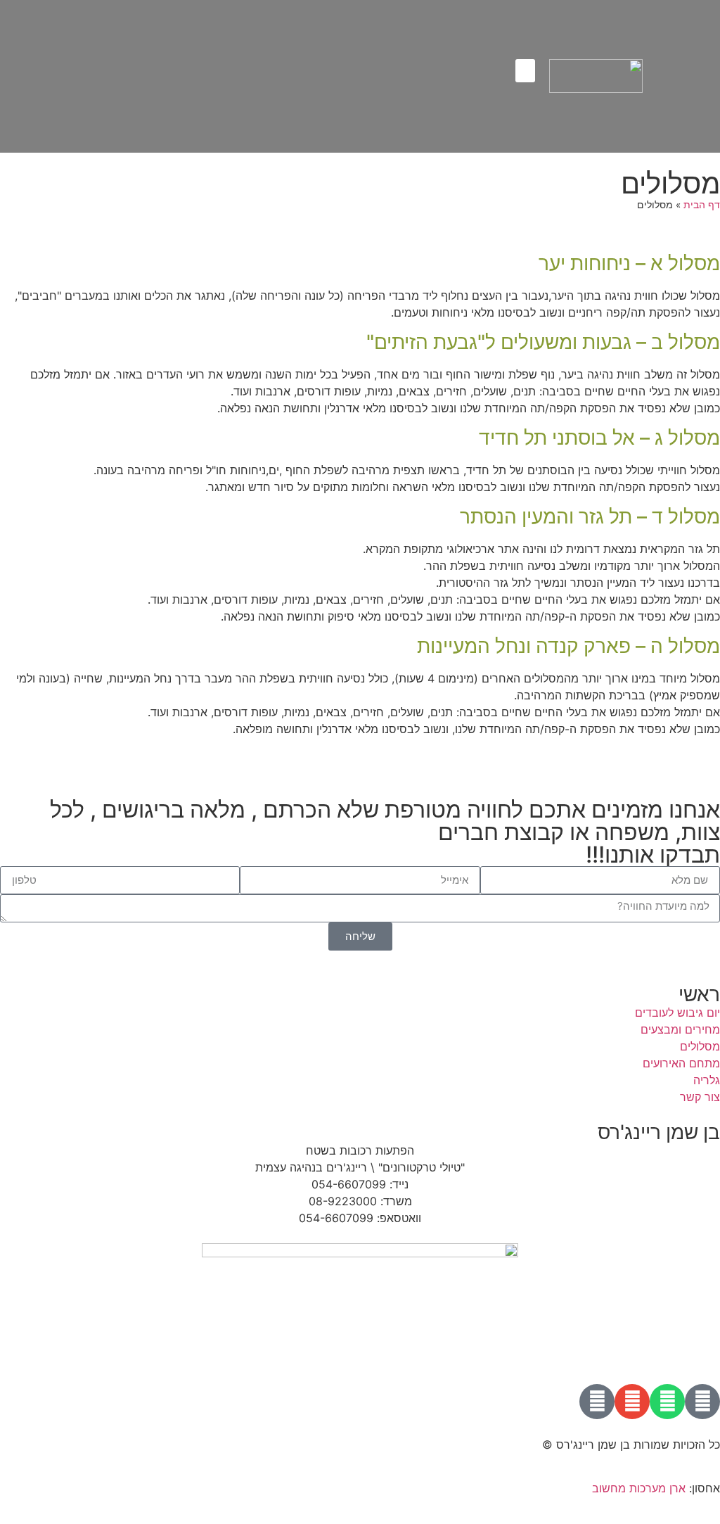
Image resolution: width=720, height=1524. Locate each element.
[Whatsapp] (667, 1401)
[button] (525, 70)
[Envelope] (632, 1401)
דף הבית (701, 204)
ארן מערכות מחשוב (639, 1488)
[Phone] (597, 1401)
